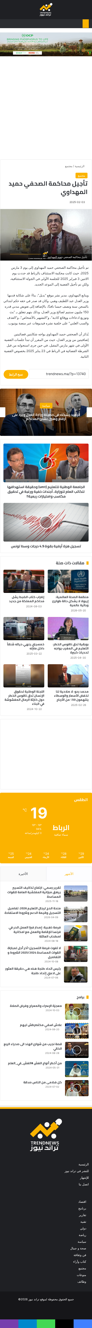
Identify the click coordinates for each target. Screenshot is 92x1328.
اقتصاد (46, 405)
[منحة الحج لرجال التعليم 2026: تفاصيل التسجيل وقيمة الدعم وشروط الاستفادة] (76, 914)
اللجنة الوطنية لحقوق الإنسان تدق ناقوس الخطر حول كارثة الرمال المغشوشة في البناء (24, 698)
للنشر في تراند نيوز (77, 1171)
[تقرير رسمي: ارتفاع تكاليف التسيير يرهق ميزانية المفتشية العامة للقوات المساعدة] (76, 893)
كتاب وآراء (79, 1261)
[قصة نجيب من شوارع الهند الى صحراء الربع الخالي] (77, 1050)
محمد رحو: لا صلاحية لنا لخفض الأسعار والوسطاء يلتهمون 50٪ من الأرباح (71, 695)
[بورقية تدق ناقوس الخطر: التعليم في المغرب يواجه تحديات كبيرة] (68, 628)
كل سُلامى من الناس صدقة (42, 1082)
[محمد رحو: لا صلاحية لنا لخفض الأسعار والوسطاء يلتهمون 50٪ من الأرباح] (68, 675)
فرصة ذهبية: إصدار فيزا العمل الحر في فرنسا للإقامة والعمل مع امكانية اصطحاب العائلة (35, 932)
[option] (46, 412)
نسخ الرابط (16, 374)
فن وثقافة (80, 1255)
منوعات (81, 1275)
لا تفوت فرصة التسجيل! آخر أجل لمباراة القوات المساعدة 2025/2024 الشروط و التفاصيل (34, 952)
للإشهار (84, 1177)
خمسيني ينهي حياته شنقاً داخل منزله (25, 646)
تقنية (83, 1221)
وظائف (81, 1281)
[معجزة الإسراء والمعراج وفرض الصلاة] (77, 1012)
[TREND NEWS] (46, 9)
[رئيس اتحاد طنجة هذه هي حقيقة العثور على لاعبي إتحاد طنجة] (76, 974)
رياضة (82, 1235)
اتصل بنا (84, 1184)
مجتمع (68, 166)
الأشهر (69, 874)
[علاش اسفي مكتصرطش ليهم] (77, 1031)
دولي (83, 1228)
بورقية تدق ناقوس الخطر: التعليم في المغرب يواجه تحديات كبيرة (71, 648)
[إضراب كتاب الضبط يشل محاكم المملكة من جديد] (23, 581)
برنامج (82, 1208)
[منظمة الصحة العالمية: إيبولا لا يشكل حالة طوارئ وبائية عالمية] (68, 581)
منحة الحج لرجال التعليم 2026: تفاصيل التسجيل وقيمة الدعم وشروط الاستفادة (32, 910)
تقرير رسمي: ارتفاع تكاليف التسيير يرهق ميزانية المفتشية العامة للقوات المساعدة (34, 892)
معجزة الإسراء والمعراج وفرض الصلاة (36, 1006)
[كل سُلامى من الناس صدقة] (77, 1088)
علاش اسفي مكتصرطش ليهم (41, 1025)
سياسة (82, 1241)
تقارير (82, 1215)
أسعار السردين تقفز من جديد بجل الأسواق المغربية (46, 416)
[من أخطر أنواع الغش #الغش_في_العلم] (77, 1069)
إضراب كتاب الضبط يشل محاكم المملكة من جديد (26, 599)
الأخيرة (23, 874)
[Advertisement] (46, 109)
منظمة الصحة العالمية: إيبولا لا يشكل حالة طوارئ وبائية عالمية (70, 601)
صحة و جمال (78, 1248)
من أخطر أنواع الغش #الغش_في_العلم (35, 1063)
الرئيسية (80, 166)
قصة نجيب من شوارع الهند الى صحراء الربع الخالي (33, 1046)
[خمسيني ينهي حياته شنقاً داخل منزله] (23, 628)
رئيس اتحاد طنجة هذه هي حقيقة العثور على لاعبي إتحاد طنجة (33, 971)
